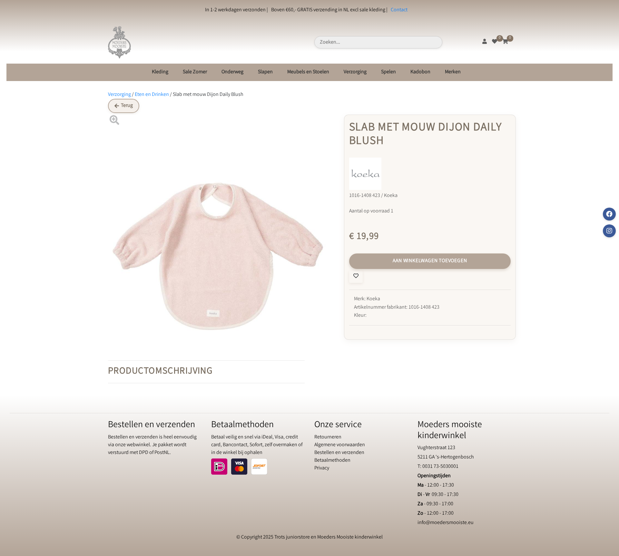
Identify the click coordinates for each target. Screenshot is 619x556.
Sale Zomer (195, 72)
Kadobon (420, 72)
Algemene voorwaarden (339, 445)
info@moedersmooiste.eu (446, 523)
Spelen (388, 72)
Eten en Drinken (152, 94)
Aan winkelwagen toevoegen (430, 261)
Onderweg (232, 72)
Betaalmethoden (332, 460)
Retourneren (327, 437)
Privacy (321, 468)
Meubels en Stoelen (308, 72)
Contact (399, 10)
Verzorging (355, 72)
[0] (494, 42)
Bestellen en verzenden (339, 453)
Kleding (160, 72)
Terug (127, 105)
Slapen (265, 72)
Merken (453, 72)
